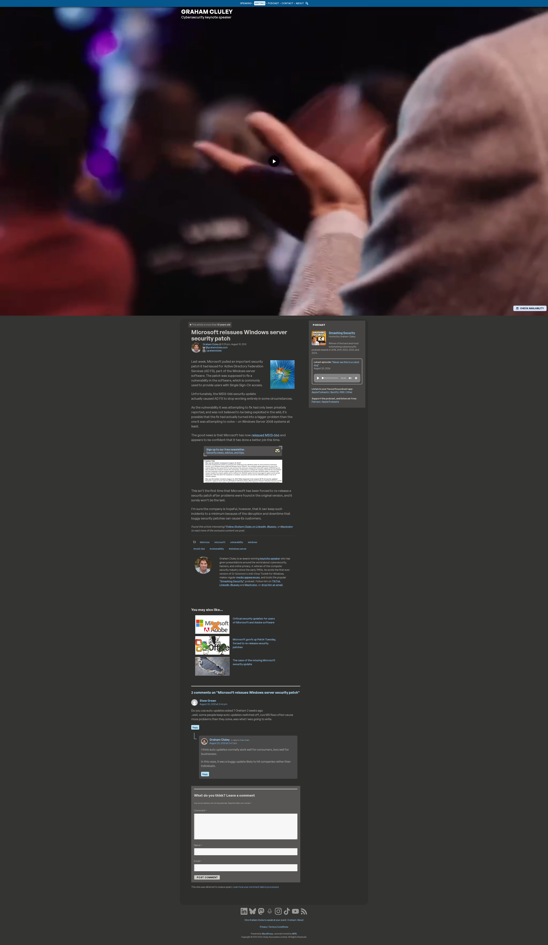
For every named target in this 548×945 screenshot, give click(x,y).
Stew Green (208, 700)
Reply (195, 727)
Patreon (316, 401)
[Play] (318, 378)
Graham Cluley (193, 3)
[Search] (306, 3)
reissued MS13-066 (265, 435)
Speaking (246, 3)
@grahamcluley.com (216, 347)
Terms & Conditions (278, 926)
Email (197, 861)
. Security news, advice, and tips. (225, 451)
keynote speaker (270, 558)
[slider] (330, 378)
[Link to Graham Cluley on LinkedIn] (244, 911)
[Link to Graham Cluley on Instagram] (278, 911)
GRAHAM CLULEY (207, 11)
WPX (294, 933)
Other (349, 392)
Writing (260, 3)
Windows (252, 542)
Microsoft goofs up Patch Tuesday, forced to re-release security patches (254, 643)
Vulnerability (236, 542)
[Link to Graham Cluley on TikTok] (286, 911)
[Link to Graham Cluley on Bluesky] (252, 911)
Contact (287, 3)
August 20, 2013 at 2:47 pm (223, 743)
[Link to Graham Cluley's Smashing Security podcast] (269, 911)
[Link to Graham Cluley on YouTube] (295, 911)
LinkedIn (224, 584)
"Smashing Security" (231, 581)
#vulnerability (217, 548)
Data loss (204, 542)
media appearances (248, 577)
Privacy (263, 926)
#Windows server (237, 548)
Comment (200, 810)
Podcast (273, 3)
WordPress (267, 933)
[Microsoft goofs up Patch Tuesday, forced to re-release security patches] (212, 645)
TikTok (276, 581)
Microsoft (219, 542)
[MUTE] (350, 378)
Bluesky (271, 526)
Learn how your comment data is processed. (256, 887)
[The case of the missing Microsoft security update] (212, 666)
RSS (342, 392)
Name (198, 845)
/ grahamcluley (214, 350)
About (300, 3)
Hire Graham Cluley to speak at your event (265, 920)
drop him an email (272, 584)
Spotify (334, 392)
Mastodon (286, 526)
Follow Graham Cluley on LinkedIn (246, 526)
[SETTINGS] (356, 378)
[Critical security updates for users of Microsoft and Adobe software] (212, 624)
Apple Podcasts (320, 392)
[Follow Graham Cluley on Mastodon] (261, 911)
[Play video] (274, 161)
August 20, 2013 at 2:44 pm (213, 704)
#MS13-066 (199, 548)
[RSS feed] (304, 911)
